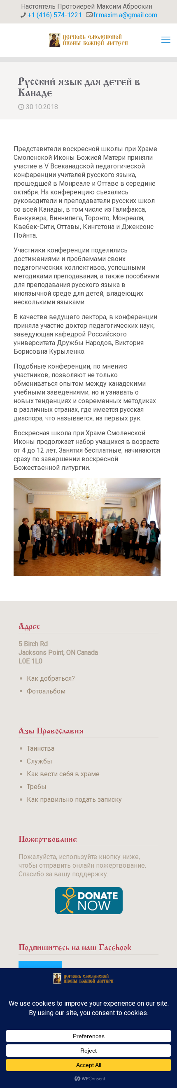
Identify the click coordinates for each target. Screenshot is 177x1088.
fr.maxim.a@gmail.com (125, 15)
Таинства (40, 748)
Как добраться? (51, 678)
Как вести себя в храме (63, 774)
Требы (37, 787)
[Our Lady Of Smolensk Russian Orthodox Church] (88, 40)
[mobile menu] (166, 40)
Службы (39, 761)
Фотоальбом (46, 691)
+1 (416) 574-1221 (55, 15)
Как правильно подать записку (74, 799)
